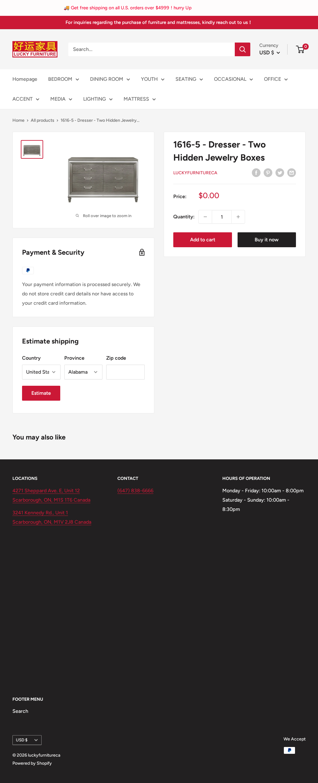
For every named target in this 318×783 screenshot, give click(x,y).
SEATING (185, 79)
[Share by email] (291, 172)
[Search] (242, 49)
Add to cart (202, 240)
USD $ (22, 739)
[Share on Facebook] (256, 172)
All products (42, 120)
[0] (300, 49)
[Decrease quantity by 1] (205, 216)
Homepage (24, 79)
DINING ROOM (106, 79)
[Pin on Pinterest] (268, 172)
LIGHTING (94, 99)
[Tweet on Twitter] (279, 172)
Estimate (41, 393)
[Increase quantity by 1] (238, 216)
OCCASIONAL (230, 79)
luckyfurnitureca (195, 172)
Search (20, 711)
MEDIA (58, 99)
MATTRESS (136, 99)
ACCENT (22, 99)
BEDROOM (60, 79)
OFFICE (272, 79)
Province (74, 358)
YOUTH (149, 79)
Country (31, 358)
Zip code (116, 358)
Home (18, 120)
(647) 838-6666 (135, 491)
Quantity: (184, 217)
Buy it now (267, 240)
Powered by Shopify (32, 763)
